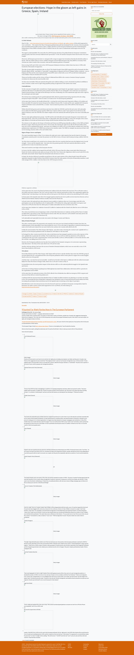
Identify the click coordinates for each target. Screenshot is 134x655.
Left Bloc (30, 293)
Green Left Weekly (59, 43)
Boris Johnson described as (42, 326)
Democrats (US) (102, 80)
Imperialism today (66, 2)
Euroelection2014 (26, 296)
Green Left (101, 645)
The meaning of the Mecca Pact (98, 63)
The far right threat (92, 2)
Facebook (85, 645)
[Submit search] (110, 44)
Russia (106, 76)
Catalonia (70, 293)
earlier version (69, 43)
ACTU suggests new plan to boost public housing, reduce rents (100, 123)
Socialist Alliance (103, 650)
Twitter (85, 647)
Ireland (54, 293)
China (109, 87)
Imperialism (103, 74)
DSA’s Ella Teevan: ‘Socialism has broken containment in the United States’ (99, 54)
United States (94, 80)
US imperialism (94, 85)
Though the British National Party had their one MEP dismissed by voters (39, 321)
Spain (35, 293)
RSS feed (70, 647)
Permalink (24, 305)
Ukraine (102, 76)
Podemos (34, 296)
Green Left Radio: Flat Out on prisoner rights (100, 116)
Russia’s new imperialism (96, 51)
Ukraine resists (75, 2)
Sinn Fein (60, 293)
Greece (39, 293)
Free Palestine (83, 2)
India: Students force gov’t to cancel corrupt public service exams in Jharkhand (100, 127)
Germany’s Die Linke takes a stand (98, 61)
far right (108, 83)
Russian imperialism (95, 74)
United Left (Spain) (78, 293)
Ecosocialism (102, 83)
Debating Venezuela (102, 2)
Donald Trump (94, 83)
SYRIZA (65, 293)
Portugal (24, 293)
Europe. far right (42, 296)
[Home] (25, 2)
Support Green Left (101, 134)
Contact (85, 649)
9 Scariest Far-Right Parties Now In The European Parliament (48, 309)
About (110, 2)
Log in (23, 640)
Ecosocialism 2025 (103, 647)
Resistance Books (103, 649)
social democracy (47, 293)
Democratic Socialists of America (98, 78)
